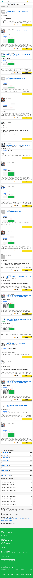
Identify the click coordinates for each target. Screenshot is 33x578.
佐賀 (3, 548)
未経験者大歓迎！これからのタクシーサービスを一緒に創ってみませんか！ (17, 362)
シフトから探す (18, 552)
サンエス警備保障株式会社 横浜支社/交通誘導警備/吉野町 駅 (15, 78)
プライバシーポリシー (12, 574)
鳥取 (1, 546)
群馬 (11, 532)
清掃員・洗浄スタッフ (5, 452)
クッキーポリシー (18, 574)
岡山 (4, 546)
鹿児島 (11, 548)
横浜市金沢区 (27, 518)
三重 (4, 535)
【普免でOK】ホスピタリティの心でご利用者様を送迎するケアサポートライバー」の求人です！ (19, 277)
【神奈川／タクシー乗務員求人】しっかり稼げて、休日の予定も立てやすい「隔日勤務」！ (18, 12)
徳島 (9, 546)
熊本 (6, 548)
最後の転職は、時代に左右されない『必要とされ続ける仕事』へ (16, 123)
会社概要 (3, 574)
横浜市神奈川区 (3, 518)
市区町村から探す (3, 552)
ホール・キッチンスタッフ (6, 475)
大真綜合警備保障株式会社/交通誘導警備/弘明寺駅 (13, 211)
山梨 (7, 543)
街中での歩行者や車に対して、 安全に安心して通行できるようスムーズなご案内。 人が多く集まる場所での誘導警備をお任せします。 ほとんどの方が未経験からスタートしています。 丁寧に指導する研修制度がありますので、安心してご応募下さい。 (16, 70)
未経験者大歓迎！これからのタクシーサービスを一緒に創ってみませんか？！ (18, 145)
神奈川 (3, 532)
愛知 (1, 535)
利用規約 (8, 574)
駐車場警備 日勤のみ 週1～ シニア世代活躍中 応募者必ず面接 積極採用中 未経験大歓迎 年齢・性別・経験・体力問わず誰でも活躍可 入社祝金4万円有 (18, 31)
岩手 (5, 540)
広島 (6, 546)
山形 (9, 540)
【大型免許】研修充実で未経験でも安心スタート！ (14, 256)
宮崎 (9, 548)
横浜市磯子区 (23, 518)
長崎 (4, 548)
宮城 (6, 540)
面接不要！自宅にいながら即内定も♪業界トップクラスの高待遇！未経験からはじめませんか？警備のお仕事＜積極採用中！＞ (18, 55)
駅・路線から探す (8, 552)
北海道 (2, 540)
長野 (9, 543)
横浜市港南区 (6, 520)
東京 (1, 532)
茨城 (8, 532)
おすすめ (3, 6)
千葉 (6, 532)
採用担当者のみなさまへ (28, 574)
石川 (4, 543)
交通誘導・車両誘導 (5, 457)
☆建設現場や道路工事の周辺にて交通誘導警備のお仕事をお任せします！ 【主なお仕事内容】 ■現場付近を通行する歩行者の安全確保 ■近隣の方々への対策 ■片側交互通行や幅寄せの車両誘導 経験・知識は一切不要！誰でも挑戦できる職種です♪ (16, 225)
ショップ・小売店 (5, 470)
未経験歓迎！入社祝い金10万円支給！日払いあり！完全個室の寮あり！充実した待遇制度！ (18, 234)
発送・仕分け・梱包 (5, 465)
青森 (3, 540)
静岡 (3, 535)
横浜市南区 (6, 36)
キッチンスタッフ (5, 460)
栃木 (9, 532)
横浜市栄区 (10, 520)
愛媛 (12, 546)
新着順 (7, 6)
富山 (3, 543)
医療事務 (3, 462)
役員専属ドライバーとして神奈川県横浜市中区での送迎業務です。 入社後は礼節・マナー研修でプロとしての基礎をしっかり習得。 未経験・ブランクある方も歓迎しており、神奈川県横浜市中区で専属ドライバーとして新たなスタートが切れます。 (16, 137)
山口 (7, 546)
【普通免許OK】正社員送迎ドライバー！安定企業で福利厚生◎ (15, 343)
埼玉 (5, 532)
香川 (10, 546)
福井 (6, 543)
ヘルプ (5, 574)
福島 (11, 540)
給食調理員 (4, 467)
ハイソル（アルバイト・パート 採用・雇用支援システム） (8, 560)
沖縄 (12, 548)
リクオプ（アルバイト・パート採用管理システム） (8, 559)
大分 (7, 548)
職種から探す (13, 552)
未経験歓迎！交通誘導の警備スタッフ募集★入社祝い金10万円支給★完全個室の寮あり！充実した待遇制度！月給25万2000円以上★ (18, 100)
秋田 (8, 540)
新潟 (1, 543)
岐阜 (6, 535)
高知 (13, 546)
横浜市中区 (6, 17)
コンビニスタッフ (5, 473)
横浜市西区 (6, 518)
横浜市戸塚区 (2, 520)
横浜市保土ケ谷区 (18, 518)
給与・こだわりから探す (24, 552)
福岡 (1, 548)
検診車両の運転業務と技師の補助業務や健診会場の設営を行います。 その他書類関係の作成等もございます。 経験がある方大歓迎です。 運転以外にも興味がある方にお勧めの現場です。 (16, 268)
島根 (3, 546)
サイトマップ (22, 574)
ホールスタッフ (4, 455)
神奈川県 (4, 17)
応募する (26, 24)
